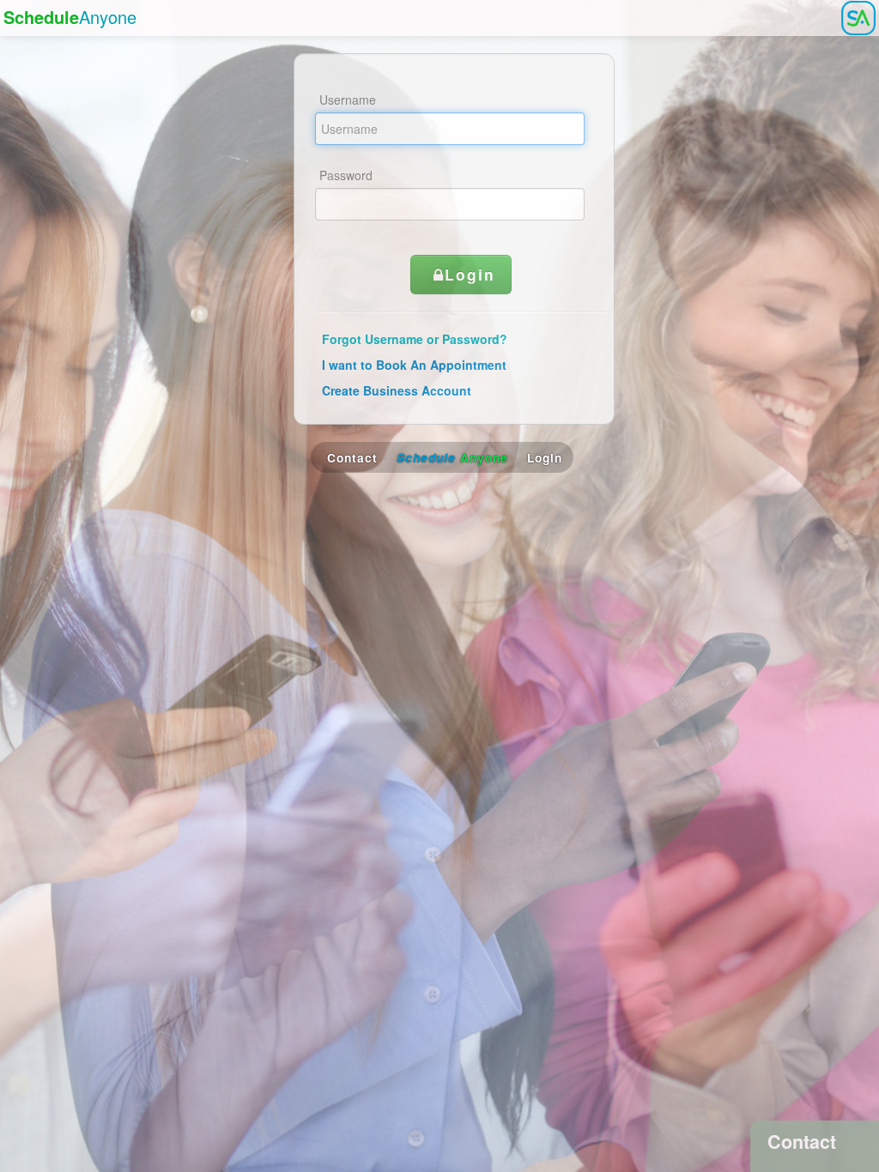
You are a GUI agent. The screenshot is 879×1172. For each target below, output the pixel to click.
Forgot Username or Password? (414, 338)
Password (346, 175)
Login (470, 274)
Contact (352, 457)
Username (347, 99)
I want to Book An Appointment (414, 364)
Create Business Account (396, 390)
